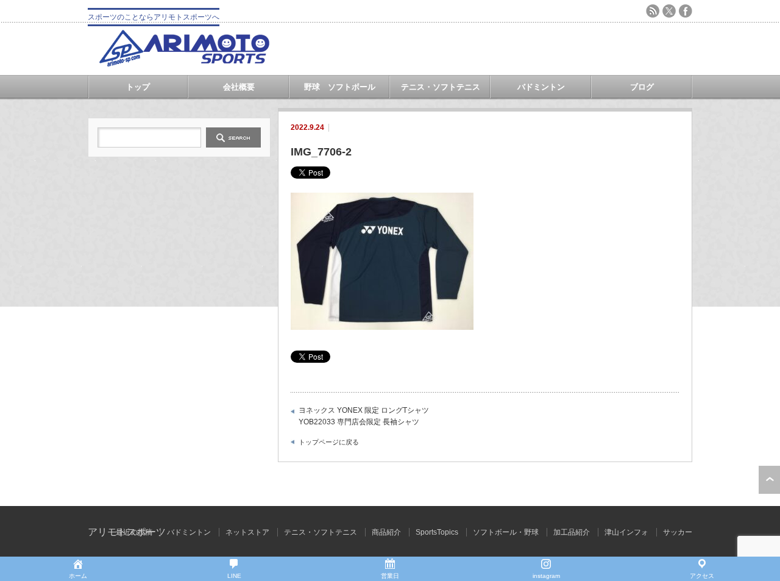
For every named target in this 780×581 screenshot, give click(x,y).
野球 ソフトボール (339, 86)
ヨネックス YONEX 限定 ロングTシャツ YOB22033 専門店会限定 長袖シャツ (364, 416)
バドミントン (541, 86)
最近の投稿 (134, 532)
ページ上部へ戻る (769, 480)
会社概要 (239, 86)
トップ (138, 86)
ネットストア (247, 532)
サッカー (677, 532)
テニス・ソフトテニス (440, 86)
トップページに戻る (329, 442)
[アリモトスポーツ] (184, 63)
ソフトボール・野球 (506, 532)
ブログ (642, 86)
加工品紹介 (571, 532)
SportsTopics (437, 532)
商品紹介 (386, 532)
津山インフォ (626, 532)
